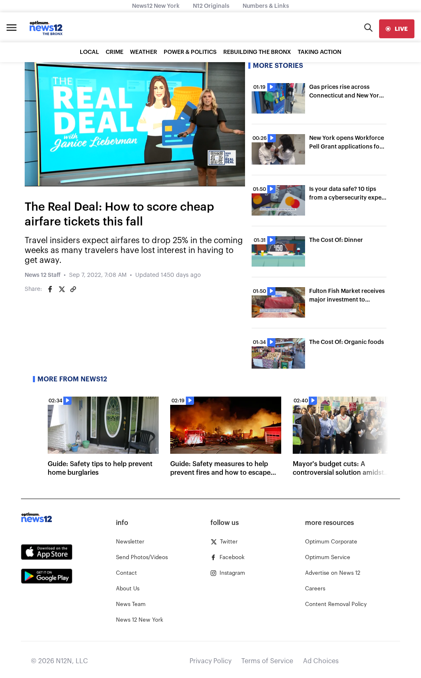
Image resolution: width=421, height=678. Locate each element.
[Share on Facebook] (50, 289)
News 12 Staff (42, 275)
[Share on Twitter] (61, 289)
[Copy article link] (73, 289)
